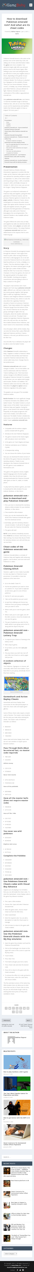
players (19, 226)
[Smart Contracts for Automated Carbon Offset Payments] (17, 1132)
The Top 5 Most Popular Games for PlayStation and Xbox (16, 1094)
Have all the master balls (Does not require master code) (16, 148)
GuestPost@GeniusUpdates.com (17, 1267)
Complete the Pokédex (12, 153)
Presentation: (8, 120)
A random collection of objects (14, 140)
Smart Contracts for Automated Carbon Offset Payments (15, 1143)
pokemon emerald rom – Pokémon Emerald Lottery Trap (16, 138)
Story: (7, 122)
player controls (8, 200)
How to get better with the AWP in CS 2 (17, 1118)
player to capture (18, 386)
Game (17, 34)
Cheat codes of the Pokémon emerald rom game (16, 132)
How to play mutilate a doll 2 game (16, 1072)
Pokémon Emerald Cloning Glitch (13, 135)
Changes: (8, 124)
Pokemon (10, 351)
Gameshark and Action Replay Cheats (15, 142)
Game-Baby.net (16, 1265)
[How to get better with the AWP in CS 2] (17, 1107)
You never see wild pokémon (13, 151)
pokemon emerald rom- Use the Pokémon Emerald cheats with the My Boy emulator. (16, 161)
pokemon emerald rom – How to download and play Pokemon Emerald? (16, 128)
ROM (8, 536)
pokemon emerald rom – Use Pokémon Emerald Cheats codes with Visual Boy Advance (15, 156)
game (7, 65)
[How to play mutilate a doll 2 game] (17, 1062)
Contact (12, 1270)
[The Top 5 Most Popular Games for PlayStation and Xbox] (17, 1083)
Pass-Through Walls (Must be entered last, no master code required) (17, 145)
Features (8, 125)
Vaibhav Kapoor (15, 31)
